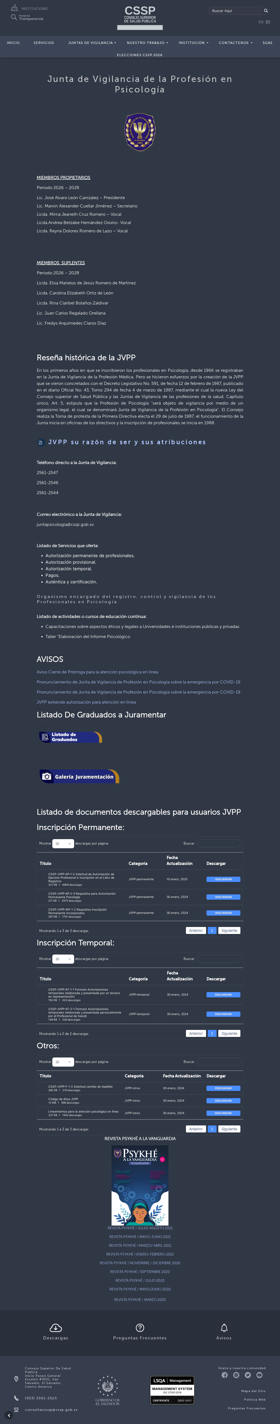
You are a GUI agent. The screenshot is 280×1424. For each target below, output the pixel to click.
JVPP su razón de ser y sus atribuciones (126, 442)
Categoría (138, 864)
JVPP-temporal (139, 994)
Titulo (45, 864)
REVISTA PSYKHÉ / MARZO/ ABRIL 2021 (140, 1245)
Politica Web (255, 1399)
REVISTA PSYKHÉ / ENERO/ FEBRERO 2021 (140, 1254)
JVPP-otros (132, 1088)
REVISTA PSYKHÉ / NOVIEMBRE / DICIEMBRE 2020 (140, 1263)
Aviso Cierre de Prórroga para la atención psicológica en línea (97, 672)
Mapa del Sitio (253, 1391)
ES (268, 22)
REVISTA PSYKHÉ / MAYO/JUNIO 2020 (140, 1289)
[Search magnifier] (266, 10)
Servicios (44, 43)
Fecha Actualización (179, 861)
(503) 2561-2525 (41, 1398)
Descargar (216, 864)
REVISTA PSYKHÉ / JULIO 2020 (140, 1280)
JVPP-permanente (141, 879)
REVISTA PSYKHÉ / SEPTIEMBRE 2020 (140, 1272)
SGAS (268, 43)
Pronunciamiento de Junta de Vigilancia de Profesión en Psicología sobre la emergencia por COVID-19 (138, 682)
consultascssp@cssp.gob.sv (51, 1410)
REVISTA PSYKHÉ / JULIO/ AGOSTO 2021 (140, 1228)
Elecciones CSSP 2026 (140, 55)
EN (261, 22)
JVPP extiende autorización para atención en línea (86, 702)
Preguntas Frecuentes (247, 1408)
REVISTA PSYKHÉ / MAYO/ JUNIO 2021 (140, 1237)
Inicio (13, 43)
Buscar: (189, 843)
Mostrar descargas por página (73, 843)
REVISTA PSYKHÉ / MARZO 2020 (140, 1300)
